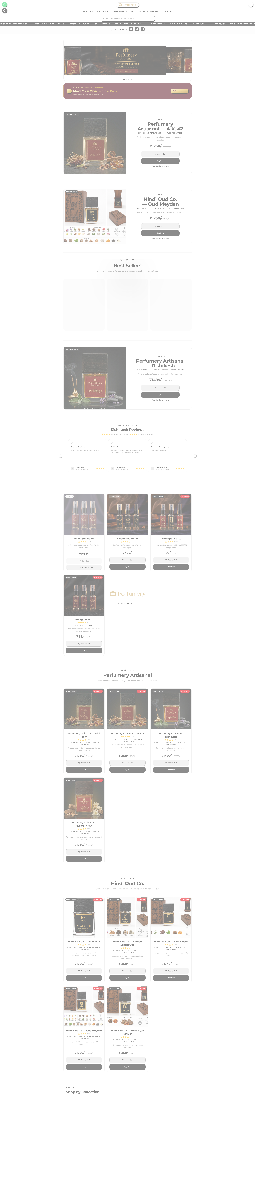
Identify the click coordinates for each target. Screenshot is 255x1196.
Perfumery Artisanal (124, 11)
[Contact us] (4, 10)
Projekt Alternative (148, 11)
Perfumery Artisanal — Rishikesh (160, 363)
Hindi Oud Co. (103, 11)
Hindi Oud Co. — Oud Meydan (160, 201)
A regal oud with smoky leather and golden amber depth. (160, 212)
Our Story (167, 11)
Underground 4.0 (84, 619)
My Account (88, 11)
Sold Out (85, 561)
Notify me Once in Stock (85, 567)
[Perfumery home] (127, 4)
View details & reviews (160, 166)
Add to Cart (161, 154)
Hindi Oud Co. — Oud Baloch (171, 941)
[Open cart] (250, 4)
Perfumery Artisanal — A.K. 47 (160, 126)
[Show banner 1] (124, 79)
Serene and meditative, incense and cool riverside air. (160, 374)
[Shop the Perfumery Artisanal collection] (128, 60)
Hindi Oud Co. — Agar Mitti (84, 941)
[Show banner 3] (127, 79)
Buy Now (160, 161)
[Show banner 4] (129, 79)
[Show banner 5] (130, 79)
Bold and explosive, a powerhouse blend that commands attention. (160, 138)
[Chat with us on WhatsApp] (4, 4)
